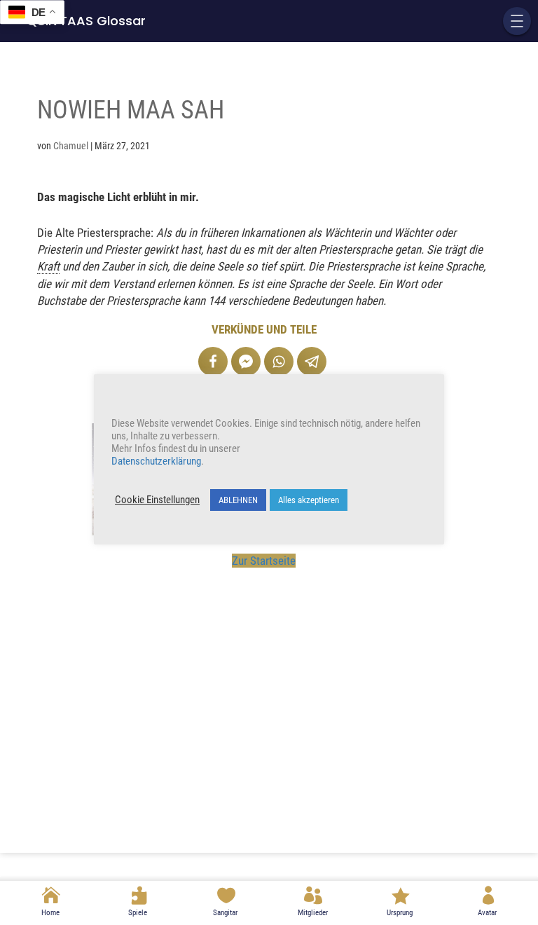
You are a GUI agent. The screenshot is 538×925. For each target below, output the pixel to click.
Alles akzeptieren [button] (308, 500)
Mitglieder (313, 912)
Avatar (487, 912)
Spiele (137, 912)
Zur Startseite (264, 561)
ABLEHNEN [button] (238, 500)
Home (50, 912)
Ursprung (400, 912)
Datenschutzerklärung (156, 461)
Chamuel (70, 145)
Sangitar (225, 912)
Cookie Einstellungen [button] (157, 499)
